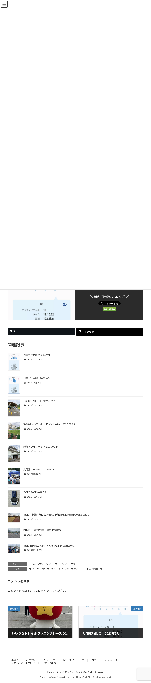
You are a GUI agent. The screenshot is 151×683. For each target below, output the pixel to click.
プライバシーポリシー (23, 662)
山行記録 (31, 660)
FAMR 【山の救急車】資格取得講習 (42, 530)
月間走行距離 (95, 568)
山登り (14, 660)
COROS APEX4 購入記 (35, 492)
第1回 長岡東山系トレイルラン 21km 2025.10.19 (49, 545)
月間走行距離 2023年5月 (37, 378)
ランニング (61, 564)
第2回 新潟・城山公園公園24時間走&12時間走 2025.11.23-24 (57, 514)
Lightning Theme (75, 677)
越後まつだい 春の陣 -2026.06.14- (41, 446)
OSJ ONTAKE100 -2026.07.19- (39, 400)
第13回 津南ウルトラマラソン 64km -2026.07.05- (49, 424)
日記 (73, 564)
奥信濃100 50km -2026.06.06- (39, 469)
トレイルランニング (40, 564)
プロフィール (111, 660)
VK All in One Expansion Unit (98, 677)
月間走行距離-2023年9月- (37, 354)
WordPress (56, 677)
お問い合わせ (49, 662)
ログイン (43, 590)
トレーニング (38, 568)
